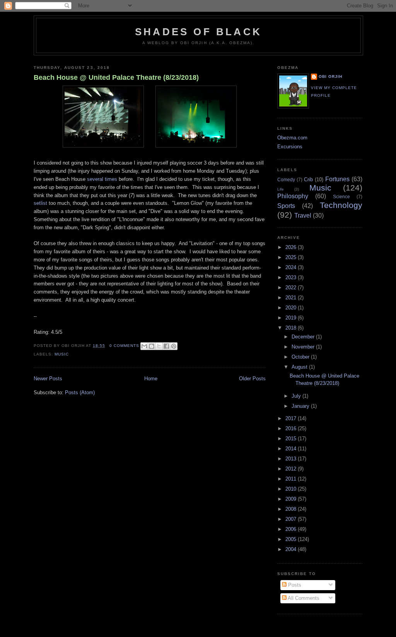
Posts (294, 585)
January (301, 406)
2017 (291, 418)
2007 (291, 519)
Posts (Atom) (80, 392)
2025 (291, 257)
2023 (291, 277)
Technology (341, 205)
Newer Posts (48, 378)
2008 (291, 509)
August (300, 367)
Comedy (286, 179)
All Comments (303, 598)
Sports (286, 206)
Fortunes (337, 179)
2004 (291, 549)
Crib (308, 179)
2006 (291, 529)
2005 (291, 539)
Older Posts (252, 378)
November (304, 347)
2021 (291, 297)
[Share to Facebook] (166, 346)
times (111, 179)
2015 (291, 438)
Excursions (289, 146)
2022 (291, 287)
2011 (291, 479)
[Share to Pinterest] (174, 346)
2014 (291, 449)
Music (62, 354)
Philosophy (292, 196)
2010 (291, 489)
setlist (40, 203)
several (95, 179)
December (304, 337)
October (301, 357)
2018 (291, 328)
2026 (291, 247)
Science (341, 196)
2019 (291, 318)
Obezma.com (292, 138)
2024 (291, 267)
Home (150, 378)
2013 (291, 459)
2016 (291, 428)
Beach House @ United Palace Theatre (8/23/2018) (116, 77)
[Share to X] (159, 346)
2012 (291, 469)
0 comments (124, 345)
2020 (291, 308)
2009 (291, 499)
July (297, 396)
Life (280, 189)
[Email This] (144, 346)
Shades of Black (198, 32)
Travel (302, 215)
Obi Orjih (330, 76)
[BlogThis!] (151, 346)
